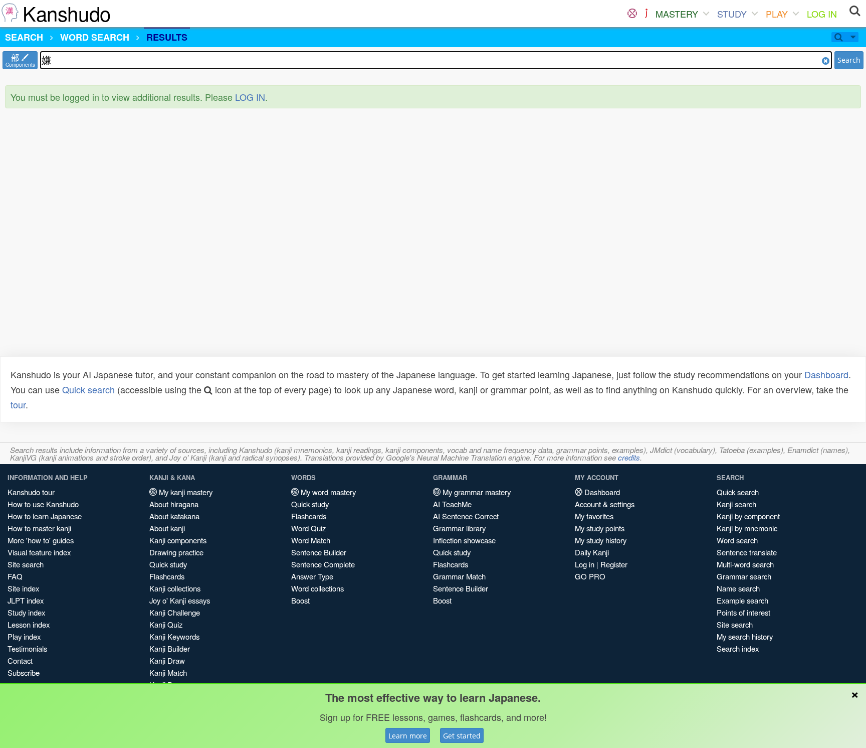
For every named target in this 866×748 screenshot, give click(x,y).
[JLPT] (646, 13)
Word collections (317, 588)
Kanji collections (174, 588)
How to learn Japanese (45, 516)
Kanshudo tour (31, 492)
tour (18, 404)
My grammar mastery (476, 492)
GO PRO (590, 576)
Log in (584, 564)
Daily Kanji (592, 552)
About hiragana (173, 504)
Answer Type (312, 576)
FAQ (15, 576)
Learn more (407, 735)
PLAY (777, 13)
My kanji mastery (184, 492)
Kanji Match (168, 672)
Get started (462, 735)
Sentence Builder (318, 552)
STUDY (732, 13)
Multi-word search (745, 564)
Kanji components (177, 540)
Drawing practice (176, 552)
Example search (742, 600)
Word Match (310, 540)
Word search (737, 540)
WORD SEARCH (94, 37)
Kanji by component (748, 516)
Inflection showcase (464, 540)
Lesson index (29, 624)
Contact (20, 660)
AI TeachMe (452, 504)
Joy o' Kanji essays (179, 600)
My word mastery (327, 492)
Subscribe (24, 672)
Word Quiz (308, 528)
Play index (24, 636)
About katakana (174, 516)
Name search (738, 588)
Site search (26, 564)
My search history (745, 636)
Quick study (168, 564)
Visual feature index (39, 552)
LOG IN (822, 13)
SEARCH (24, 37)
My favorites (594, 516)
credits (629, 457)
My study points (599, 528)
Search (848, 60)
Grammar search (744, 576)
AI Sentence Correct (466, 516)
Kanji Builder (169, 648)
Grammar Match (459, 576)
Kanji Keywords (174, 636)
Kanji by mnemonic (747, 528)
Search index (738, 648)
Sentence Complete (323, 564)
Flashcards (166, 576)
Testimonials (27, 648)
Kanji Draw (167, 660)
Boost (300, 600)
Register (613, 564)
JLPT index (26, 600)
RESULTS (166, 37)
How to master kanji (39, 528)
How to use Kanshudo (43, 504)
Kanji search (736, 504)
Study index (26, 612)
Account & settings (604, 504)
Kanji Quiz (165, 624)
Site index (23, 588)
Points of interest (743, 612)
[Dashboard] (632, 13)
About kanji (167, 528)
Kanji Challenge (174, 612)
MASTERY (677, 13)
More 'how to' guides (41, 540)
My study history (600, 540)
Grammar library (459, 528)
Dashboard (826, 374)
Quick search (88, 389)
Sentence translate (747, 552)
